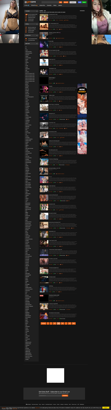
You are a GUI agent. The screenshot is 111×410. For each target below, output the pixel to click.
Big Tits (26, 84)
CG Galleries (27, 106)
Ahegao (26, 56)
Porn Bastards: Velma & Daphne (54, 312)
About (58, 404)
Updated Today (28, 343)
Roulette (26, 281)
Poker (26, 251)
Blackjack (27, 85)
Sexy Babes (27, 301)
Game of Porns (28, 160)
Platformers (27, 246)
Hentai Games (28, 176)
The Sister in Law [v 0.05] (53, 258)
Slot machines (27, 317)
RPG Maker (27, 284)
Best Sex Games (35, 404)
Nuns (26, 231)
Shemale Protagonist (29, 306)
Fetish (26, 143)
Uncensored (27, 339)
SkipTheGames (28, 315)
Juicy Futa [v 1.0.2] (52, 122)
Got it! (105, 407)
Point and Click (28, 248)
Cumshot (27, 118)
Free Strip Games (28, 153)
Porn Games (27, 254)
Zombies (27, 359)
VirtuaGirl (27, 348)
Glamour (27, 167)
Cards (26, 98)
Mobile (26, 214)
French (26, 154)
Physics (26, 243)
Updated (60, 5)
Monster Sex (27, 215)
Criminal (26, 115)
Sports (26, 323)
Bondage (27, 90)
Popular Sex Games (31, 17)
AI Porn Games (28, 57)
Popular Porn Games (32, 28)
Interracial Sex (28, 185)
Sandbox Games (28, 287)
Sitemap (61, 404)
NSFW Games (27, 226)
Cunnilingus (27, 120)
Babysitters (27, 68)
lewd (26, 196)
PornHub (27, 262)
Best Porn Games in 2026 (30, 81)
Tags (40, 404)
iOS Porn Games (28, 187)
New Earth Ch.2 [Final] (52, 213)
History (54, 5)
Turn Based (27, 335)
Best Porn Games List (32, 27)
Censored (27, 104)
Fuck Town (27, 156)
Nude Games (27, 228)
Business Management (29, 96)
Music (26, 220)
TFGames (27, 331)
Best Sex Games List (31, 15)
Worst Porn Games (28, 356)
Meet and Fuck (28, 209)
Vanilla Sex (27, 345)
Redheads (27, 276)
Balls (26, 70)
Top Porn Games (31, 30)
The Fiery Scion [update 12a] (53, 267)
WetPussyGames (28, 354)
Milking (26, 212)
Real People (27, 273)
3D (25, 48)
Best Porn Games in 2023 (30, 76)
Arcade (26, 65)
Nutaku (26, 232)
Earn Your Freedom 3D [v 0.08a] (54, 50)
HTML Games (27, 182)
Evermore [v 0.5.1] (52, 113)
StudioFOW (27, 326)
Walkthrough (27, 351)
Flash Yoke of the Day (29, 148)
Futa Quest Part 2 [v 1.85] (53, 14)
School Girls (27, 290)
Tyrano (26, 337)
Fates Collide (51, 41)
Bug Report (29, 404)
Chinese (26, 109)
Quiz (26, 271)
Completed (27, 112)
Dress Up (27, 128)
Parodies (27, 240)
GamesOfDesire (28, 162)
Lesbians (27, 195)
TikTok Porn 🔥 (34, 5)
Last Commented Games (32, 38)
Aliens (26, 60)
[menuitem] (31, 13)
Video (26, 346)
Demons (26, 123)
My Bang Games (28, 221)
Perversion (27, 242)
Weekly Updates (28, 353)
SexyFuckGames (28, 304)
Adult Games (27, 235)
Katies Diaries (27, 193)
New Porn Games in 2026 (32, 14)
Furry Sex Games (28, 157)
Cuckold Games (28, 117)
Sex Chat (27, 295)
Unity (26, 340)
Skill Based (27, 314)
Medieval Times (28, 207)
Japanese (27, 190)
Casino (26, 101)
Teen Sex (27, 329)
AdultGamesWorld (28, 53)
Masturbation (27, 203)
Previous (43, 323)
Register (84, 2)
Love (26, 201)
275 (69, 323)
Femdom (27, 142)
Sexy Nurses (27, 303)
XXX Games (27, 357)
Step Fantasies (28, 184)
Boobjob (26, 92)
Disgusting (27, 126)
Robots (26, 279)
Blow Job (27, 89)
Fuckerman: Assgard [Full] (53, 303)
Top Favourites (30, 20)
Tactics (26, 328)
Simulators (27, 312)
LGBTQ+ (27, 198)
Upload (66, 2)
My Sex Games (28, 223)
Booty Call (27, 93)
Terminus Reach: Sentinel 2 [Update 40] (55, 249)
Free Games (27, 151)
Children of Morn (52, 95)
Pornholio (27, 260)
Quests (26, 268)
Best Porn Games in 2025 (30, 79)
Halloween (27, 170)
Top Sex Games (31, 19)
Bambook (27, 71)
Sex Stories (27, 298)
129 (62, 323)
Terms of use (74, 404)
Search (43, 404)
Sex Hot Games (28, 296)
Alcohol (26, 59)
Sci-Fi (26, 292)
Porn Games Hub (28, 256)
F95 (26, 134)
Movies (26, 218)
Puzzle (26, 267)
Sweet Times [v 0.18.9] (52, 240)
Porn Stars (27, 257)
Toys (26, 334)
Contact (54, 404)
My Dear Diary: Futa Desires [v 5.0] (54, 222)
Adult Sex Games (28, 51)
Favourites (49, 5)
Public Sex (27, 265)
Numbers (27, 229)
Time (26, 332)
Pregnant (27, 264)
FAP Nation (27, 137)
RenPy (26, 278)
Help (70, 404)
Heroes (26, 178)
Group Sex (27, 168)
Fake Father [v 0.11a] (52, 68)
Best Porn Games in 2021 (30, 73)
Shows (26, 310)
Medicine (27, 206)
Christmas (27, 110)
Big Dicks (27, 82)
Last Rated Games (31, 40)
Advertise (66, 404)
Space (26, 320)
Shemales (27, 307)
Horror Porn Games (28, 289)
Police (26, 253)
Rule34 (26, 285)
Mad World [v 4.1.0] (52, 231)
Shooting (27, 309)
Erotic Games (27, 132)
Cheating (27, 107)
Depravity (50, 86)
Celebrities (27, 103)
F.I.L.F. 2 (50, 176)
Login (80, 2)
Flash (26, 146)
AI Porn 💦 (27, 5)
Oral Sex (26, 234)
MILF (26, 210)
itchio (26, 189)
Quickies (26, 270)
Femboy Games (28, 140)
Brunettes (27, 95)
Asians (26, 67)
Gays (26, 164)
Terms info (15, 408)
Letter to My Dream (52, 185)
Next (74, 323)
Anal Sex (27, 62)
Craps (26, 114)
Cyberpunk (27, 121)
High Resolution (28, 179)
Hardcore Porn (28, 173)
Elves (26, 129)
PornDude (27, 259)
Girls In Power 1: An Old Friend (54, 104)
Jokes (26, 192)
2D (25, 46)
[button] (73, 2)
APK (26, 64)
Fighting (26, 145)
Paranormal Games (28, 239)
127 (54, 323)
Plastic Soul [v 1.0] (52, 59)
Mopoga (26, 217)
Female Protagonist (28, 139)
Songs (26, 318)
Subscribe (65, 395)
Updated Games (28, 342)
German (26, 165)
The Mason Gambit (52, 276)
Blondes (26, 87)
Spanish (26, 321)
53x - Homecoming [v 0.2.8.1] (53, 23)
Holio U (26, 181)
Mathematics (27, 204)
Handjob (27, 171)
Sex (26, 293)
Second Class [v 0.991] (52, 131)
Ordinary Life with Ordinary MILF (54, 140)
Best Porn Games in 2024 (30, 78)
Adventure (27, 54)
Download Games (49, 404)
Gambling (27, 159)
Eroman (26, 131)
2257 (78, 404)
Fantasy (26, 135)
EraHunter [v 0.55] (52, 204)
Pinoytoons (27, 245)
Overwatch (27, 237)
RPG (26, 282)
